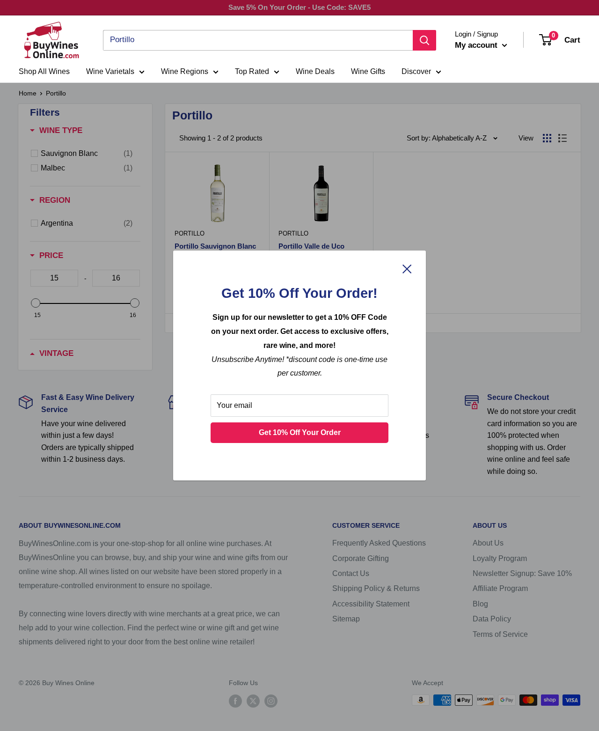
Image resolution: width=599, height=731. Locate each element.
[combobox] (258, 40)
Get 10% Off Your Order (300, 432)
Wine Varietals (110, 71)
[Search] (424, 40)
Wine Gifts (368, 71)
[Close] (407, 269)
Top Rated (252, 71)
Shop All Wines (44, 71)
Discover (416, 71)
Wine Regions (184, 71)
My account (477, 45)
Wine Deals (315, 71)
